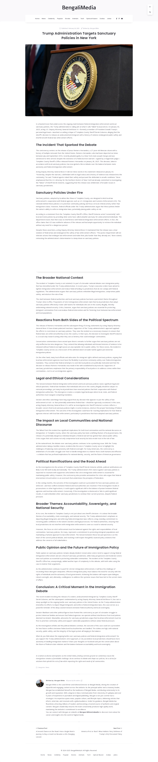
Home (37, 19)
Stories (67, 19)
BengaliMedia (79, 7)
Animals (75, 19)
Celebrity (51, 19)
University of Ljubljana (105, 693)
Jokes (109, 19)
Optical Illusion (91, 19)
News (44, 19)
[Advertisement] (79, 257)
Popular (60, 19)
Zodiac (102, 19)
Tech (82, 19)
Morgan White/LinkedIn (89, 712)
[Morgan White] (40, 683)
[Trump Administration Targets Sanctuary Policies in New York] (79, 80)
